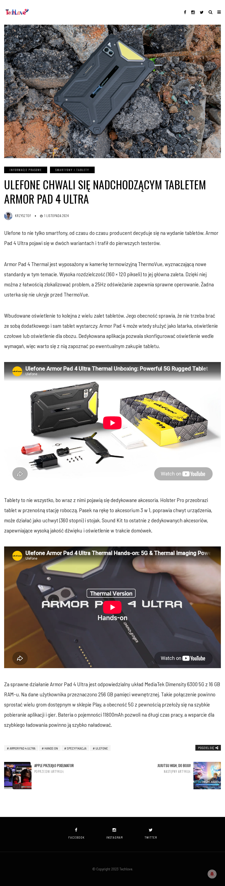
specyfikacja (76, 748)
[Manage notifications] (212, 874)
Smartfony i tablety (72, 170)
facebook (76, 837)
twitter (151, 837)
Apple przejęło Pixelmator (54, 768)
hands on (51, 748)
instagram (114, 837)
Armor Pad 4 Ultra (22, 748)
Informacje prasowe (26, 170)
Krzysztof (23, 215)
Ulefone (101, 748)
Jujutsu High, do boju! (174, 768)
